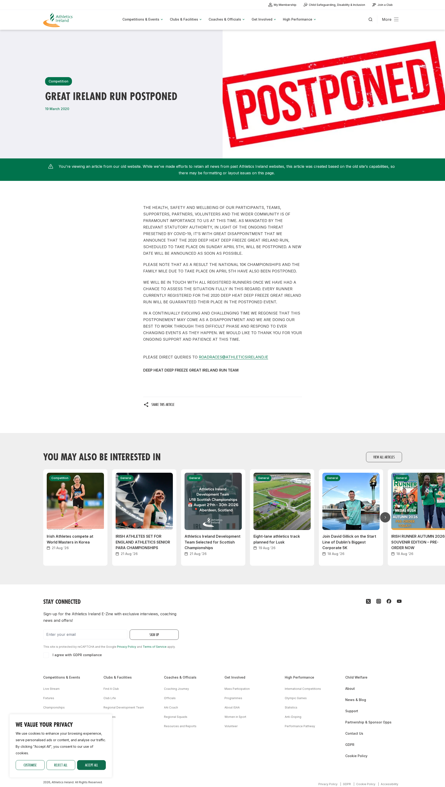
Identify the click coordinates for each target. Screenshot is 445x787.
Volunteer (231, 726)
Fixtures (48, 698)
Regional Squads (175, 717)
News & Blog (355, 700)
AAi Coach (171, 707)
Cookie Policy (356, 756)
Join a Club (385, 5)
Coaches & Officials (180, 677)
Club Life (109, 698)
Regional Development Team (123, 707)
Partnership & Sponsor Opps (368, 722)
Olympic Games (296, 698)
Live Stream (51, 688)
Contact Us (354, 733)
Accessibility (389, 784)
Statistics (291, 707)
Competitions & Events (61, 677)
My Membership (285, 5)
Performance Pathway (300, 726)
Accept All (91, 765)
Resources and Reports (180, 726)
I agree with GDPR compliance (77, 655)
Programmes (233, 698)
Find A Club (111, 688)
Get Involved (234, 677)
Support (351, 711)
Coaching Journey (176, 688)
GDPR (349, 745)
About (350, 688)
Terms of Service (155, 646)
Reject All (60, 765)
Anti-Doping (293, 717)
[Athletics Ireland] (58, 20)
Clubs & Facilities (117, 677)
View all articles (384, 457)
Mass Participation (237, 688)
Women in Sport (235, 717)
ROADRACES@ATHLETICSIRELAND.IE (233, 357)
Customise (30, 765)
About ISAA (232, 707)
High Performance (299, 677)
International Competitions (303, 688)
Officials (170, 698)
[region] (60, 746)
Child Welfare (356, 677)
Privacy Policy (126, 646)
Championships (54, 707)
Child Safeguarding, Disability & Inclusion (337, 5)
